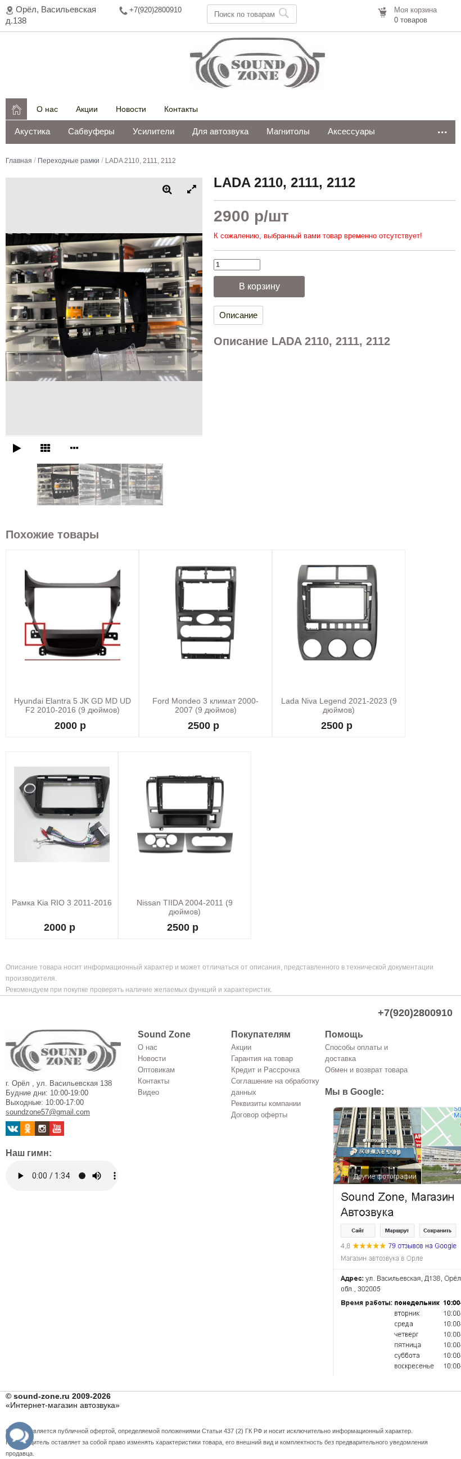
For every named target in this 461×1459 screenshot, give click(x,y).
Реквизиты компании (266, 1103)
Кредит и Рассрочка (265, 1070)
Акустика (32, 131)
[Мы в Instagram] (42, 1134)
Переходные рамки (69, 161)
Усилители (153, 131)
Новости (131, 109)
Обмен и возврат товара (366, 1070)
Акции (87, 109)
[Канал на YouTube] (56, 1134)
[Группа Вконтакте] (13, 1134)
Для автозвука (220, 131)
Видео (148, 1092)
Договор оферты (259, 1115)
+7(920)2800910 (155, 10)
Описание (238, 315)
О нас (47, 109)
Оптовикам (156, 1070)
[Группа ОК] (27, 1134)
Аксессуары (351, 131)
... (442, 129)
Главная (19, 161)
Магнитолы (288, 131)
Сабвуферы (91, 131)
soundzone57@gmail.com (48, 1112)
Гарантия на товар (262, 1058)
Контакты (181, 109)
